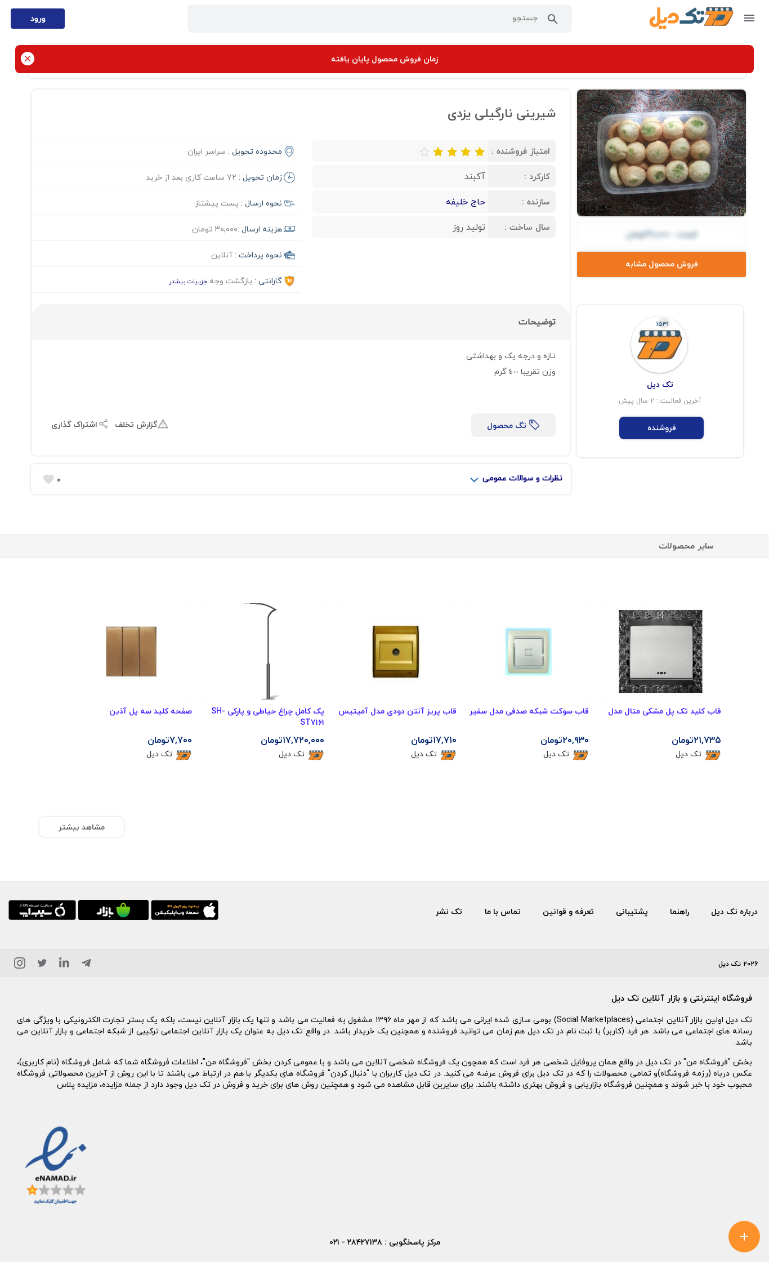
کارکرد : (537, 176)
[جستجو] (552, 21)
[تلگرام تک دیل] (86, 965)
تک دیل (688, 754)
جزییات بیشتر (188, 281)
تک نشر (449, 911)
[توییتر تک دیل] (42, 965)
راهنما (679, 911)
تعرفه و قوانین (568, 911)
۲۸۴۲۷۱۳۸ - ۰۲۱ (355, 1242)
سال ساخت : (527, 227)
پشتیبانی (632, 911)
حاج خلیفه (465, 201)
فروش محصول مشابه (661, 264)
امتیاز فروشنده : (520, 151)
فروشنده (661, 428)
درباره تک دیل (734, 911)
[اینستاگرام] (19, 965)
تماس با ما (503, 911)
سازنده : (536, 201)
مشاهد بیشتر (82, 827)
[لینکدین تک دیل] (64, 965)
